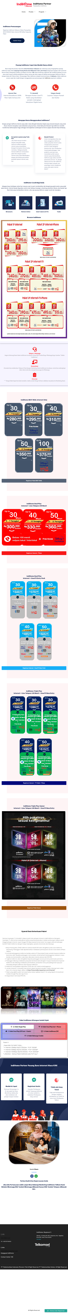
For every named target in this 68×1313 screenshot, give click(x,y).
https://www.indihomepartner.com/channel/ (41, 970)
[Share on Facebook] (32, 1176)
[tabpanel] (34, 1048)
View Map (38, 1239)
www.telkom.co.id (5, 1238)
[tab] (18, 1027)
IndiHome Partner (42, 3)
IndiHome (47, 78)
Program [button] (41, 12)
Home (23, 12)
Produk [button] (31, 12)
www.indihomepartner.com (9, 1251)
